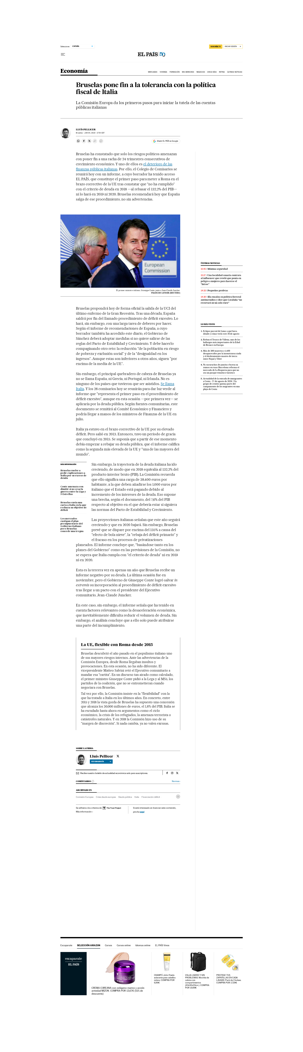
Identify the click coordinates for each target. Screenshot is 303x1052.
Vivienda (163, 72)
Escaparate (66, 945)
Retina (222, 72)
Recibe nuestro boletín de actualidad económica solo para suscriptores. (114, 773)
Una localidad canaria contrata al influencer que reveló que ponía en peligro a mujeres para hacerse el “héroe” (221, 280)
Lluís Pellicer (86, 129)
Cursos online (124, 945)
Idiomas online (142, 945)
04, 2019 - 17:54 (94, 133)
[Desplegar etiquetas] (178, 796)
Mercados (152, 72)
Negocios (200, 72)
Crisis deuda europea (106, 797)
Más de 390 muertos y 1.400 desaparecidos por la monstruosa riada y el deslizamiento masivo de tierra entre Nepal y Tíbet (222, 355)
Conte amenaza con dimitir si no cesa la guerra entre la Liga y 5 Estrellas (73, 490)
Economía (74, 71)
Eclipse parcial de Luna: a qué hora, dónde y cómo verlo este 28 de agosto (221, 332)
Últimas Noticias (234, 72)
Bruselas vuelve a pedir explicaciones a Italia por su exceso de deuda (73, 474)
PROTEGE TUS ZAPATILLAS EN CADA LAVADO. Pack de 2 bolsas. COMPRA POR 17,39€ (228, 979)
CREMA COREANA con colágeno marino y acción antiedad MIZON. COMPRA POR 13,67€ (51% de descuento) (118, 991)
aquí (142, 811)
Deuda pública (125, 797)
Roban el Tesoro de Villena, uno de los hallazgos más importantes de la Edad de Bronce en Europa (221, 342)
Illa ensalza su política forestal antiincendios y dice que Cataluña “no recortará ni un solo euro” (221, 299)
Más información (84, 811)
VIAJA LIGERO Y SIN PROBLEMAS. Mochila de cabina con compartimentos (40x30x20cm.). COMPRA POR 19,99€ (197, 981)
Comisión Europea (84, 797)
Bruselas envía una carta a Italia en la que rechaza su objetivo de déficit (73, 506)
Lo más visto (208, 324)
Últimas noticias (210, 263)
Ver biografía (97, 761)
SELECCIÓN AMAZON (88, 945)
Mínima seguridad (218, 268)
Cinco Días (212, 72)
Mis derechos (188, 72)
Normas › (176, 781)
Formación (175, 72)
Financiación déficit (151, 797)
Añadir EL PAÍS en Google (167, 141)
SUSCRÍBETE (216, 46)
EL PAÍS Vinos (162, 945)
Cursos (108, 945)
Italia (136, 797)
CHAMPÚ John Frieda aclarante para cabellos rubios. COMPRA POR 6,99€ (164, 979)
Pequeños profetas (218, 290)
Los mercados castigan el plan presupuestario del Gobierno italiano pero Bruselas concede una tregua (71, 525)
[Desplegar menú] (62, 54)
